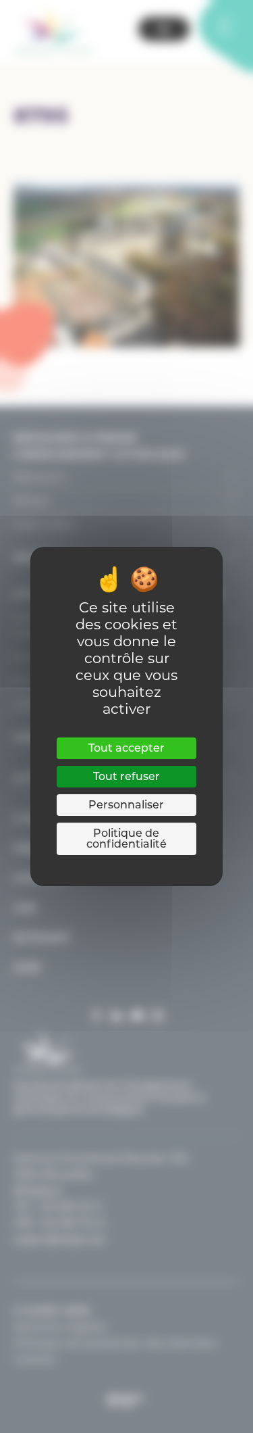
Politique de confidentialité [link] (126, 838)
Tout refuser (126, 776)
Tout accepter (126, 748)
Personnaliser (126, 804)
